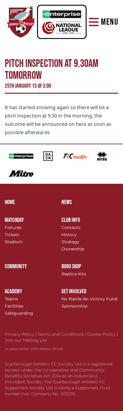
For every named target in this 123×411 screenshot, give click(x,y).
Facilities (14, 306)
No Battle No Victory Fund (89, 299)
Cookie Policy (102, 334)
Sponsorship (74, 306)
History (69, 234)
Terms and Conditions (62, 334)
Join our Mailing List (26, 340)
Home (10, 202)
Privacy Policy (21, 334)
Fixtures (13, 227)
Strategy (70, 241)
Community (16, 266)
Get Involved (73, 291)
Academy (13, 291)
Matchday (14, 220)
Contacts (70, 227)
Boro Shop (71, 266)
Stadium (14, 241)
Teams (11, 299)
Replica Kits (73, 274)
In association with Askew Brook (34, 348)
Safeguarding (19, 313)
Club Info (70, 220)
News (66, 202)
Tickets (12, 234)
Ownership (72, 249)
